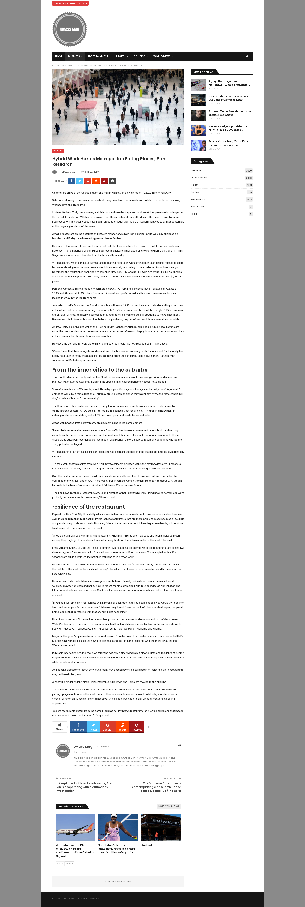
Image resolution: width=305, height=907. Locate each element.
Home (58, 56)
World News (161, 56)
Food (194, 213)
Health (121, 56)
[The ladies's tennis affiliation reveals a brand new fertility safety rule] (118, 828)
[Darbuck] (161, 828)
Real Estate (197, 206)
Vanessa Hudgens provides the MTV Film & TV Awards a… (227, 128)
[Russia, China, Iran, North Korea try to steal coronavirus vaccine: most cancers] (198, 145)
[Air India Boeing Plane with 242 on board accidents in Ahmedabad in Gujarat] (75, 828)
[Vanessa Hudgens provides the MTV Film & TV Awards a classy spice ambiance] (198, 130)
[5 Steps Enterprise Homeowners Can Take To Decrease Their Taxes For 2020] (198, 100)
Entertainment (98, 56)
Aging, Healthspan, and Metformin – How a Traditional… (229, 82)
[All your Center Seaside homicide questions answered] (198, 115)
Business (74, 56)
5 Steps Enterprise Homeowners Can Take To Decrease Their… (228, 97)
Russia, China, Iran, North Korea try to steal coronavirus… (228, 143)
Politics (139, 56)
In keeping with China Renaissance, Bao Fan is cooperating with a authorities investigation (84, 787)
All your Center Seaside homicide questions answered (229, 113)
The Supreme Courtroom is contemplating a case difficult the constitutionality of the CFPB (156, 787)
